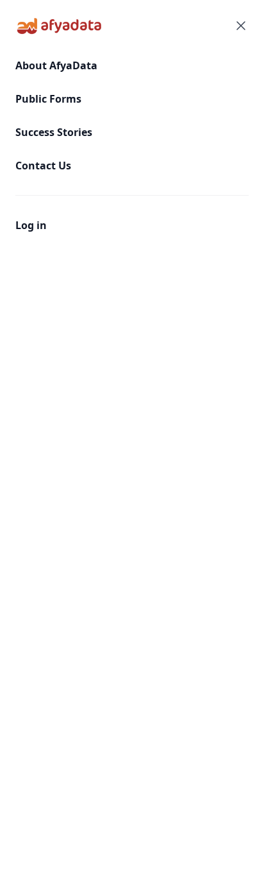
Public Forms (48, 99)
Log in (31, 225)
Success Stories (53, 132)
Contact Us (43, 165)
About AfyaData (56, 65)
